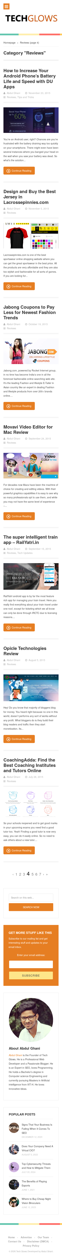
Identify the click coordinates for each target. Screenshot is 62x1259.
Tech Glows (21, 1251)
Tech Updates (25, 553)
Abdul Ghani (15, 1055)
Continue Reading (21, 170)
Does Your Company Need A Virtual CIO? (37, 1148)
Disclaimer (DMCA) (38, 1241)
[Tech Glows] (31, 18)
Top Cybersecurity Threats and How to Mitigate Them (36, 1166)
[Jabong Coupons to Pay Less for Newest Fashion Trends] (31, 351)
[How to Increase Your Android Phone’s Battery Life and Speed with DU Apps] (31, 120)
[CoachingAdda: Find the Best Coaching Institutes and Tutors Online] (31, 804)
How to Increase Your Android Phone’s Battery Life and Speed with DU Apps (29, 78)
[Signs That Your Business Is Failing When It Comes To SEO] (14, 1128)
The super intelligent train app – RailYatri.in (30, 539)
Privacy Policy (31, 1245)
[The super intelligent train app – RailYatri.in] (31, 576)
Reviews (11, 97)
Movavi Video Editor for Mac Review (28, 429)
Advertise (26, 1237)
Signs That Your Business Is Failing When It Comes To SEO (37, 1129)
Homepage (9, 42)
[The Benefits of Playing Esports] (14, 1184)
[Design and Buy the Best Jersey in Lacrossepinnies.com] (31, 235)
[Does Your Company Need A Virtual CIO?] (14, 1149)
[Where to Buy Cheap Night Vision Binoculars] (14, 1202)
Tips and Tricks (25, 97)
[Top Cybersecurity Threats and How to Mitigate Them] (14, 1167)
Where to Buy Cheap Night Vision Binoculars (36, 1201)
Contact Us (14, 1241)
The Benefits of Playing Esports (34, 1183)
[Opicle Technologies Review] (31, 687)
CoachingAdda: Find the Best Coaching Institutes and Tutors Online (29, 765)
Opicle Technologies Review (24, 651)
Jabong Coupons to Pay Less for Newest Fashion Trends (29, 312)
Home (11, 1237)
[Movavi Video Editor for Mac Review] (31, 465)
